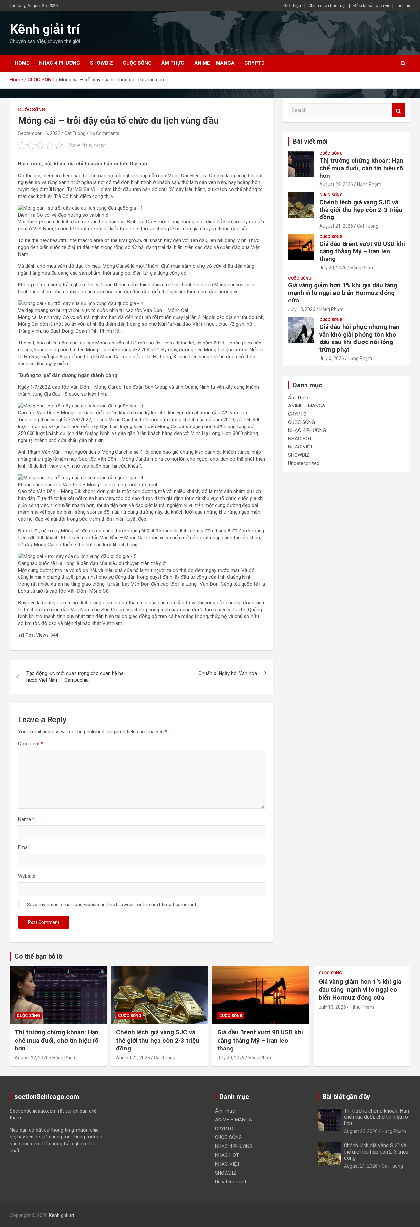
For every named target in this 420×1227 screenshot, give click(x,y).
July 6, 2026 (331, 358)
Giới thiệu (292, 5)
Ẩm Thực (172, 63)
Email (25, 847)
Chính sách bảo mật (327, 5)
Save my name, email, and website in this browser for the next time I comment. (112, 904)
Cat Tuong (75, 133)
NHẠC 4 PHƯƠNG (59, 63)
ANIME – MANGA (214, 63)
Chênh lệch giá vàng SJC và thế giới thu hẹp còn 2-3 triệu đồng (360, 209)
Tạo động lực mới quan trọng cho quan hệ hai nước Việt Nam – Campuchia (75, 676)
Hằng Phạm (369, 184)
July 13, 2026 (301, 309)
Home (22, 63)
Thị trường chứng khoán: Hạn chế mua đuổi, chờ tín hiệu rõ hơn (361, 168)
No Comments (104, 133)
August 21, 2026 (336, 226)
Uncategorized (303, 463)
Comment (30, 744)
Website (26, 876)
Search (398, 110)
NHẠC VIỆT (300, 447)
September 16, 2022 (39, 133)
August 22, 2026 (336, 184)
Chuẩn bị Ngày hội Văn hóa (228, 673)
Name (26, 819)
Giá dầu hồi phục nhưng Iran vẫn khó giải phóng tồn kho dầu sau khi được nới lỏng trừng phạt (359, 338)
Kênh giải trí (45, 29)
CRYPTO (254, 63)
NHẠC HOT (300, 439)
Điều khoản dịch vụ (371, 5)
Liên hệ (403, 5)
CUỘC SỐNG (137, 63)
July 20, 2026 (332, 267)
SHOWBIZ (101, 63)
